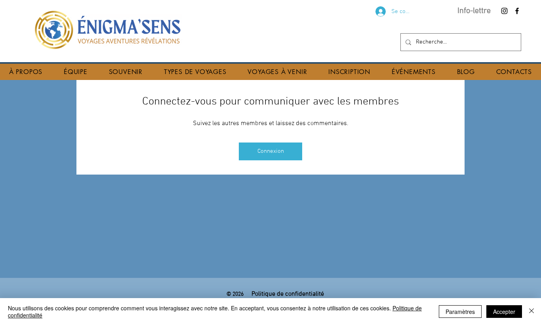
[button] (25, 72)
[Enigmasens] (504, 11)
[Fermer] (531, 311)
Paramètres (460, 311)
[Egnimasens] (517, 11)
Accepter (504, 311)
